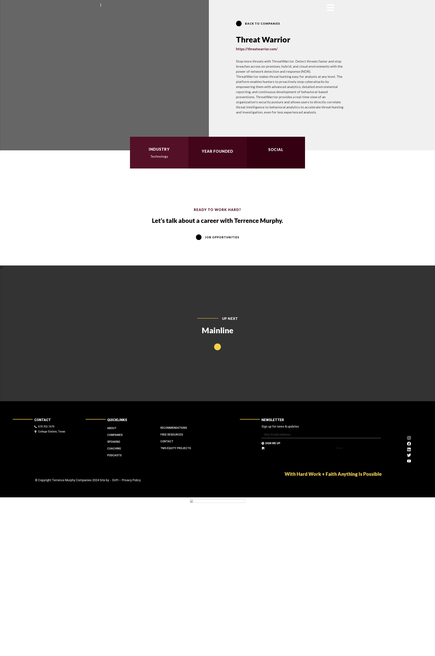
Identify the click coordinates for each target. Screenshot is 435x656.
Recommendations (173, 427)
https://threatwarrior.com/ (257, 49)
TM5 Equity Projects (175, 448)
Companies (115, 435)
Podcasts (114, 455)
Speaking (113, 441)
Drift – (116, 480)
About (111, 428)
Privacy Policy (131, 480)
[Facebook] (409, 444)
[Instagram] (409, 438)
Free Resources (171, 434)
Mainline (217, 330)
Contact (166, 441)
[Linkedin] (409, 449)
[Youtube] (409, 461)
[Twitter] (409, 455)
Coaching (114, 448)
